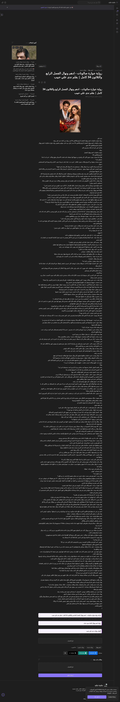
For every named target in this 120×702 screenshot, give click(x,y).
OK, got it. (97, 697)
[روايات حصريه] (81, 649)
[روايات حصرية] (25, 74)
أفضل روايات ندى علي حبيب (93, 631)
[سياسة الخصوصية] (117, 32)
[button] (117, 2)
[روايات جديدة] (90, 649)
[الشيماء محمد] (24, 100)
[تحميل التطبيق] (117, 28)
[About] (117, 20)
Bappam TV (10, 700)
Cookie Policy (111, 697)
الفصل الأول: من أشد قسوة (27, 96)
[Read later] (45, 82)
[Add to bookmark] (13, 47)
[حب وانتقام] (26, 84)
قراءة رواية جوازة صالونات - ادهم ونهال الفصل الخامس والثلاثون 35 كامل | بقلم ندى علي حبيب (76, 615)
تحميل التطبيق (44, 7)
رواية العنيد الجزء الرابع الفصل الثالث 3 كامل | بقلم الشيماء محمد (24, 103)
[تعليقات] (21, 47)
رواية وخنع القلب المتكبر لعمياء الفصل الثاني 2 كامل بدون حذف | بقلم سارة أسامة (24, 78)
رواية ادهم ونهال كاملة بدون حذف (92, 623)
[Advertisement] (57, 23)
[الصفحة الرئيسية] (117, 8)
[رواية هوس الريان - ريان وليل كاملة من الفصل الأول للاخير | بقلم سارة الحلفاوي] (24, 53)
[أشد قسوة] (21, 94)
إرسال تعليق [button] (70, 677)
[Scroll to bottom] (3, 694)
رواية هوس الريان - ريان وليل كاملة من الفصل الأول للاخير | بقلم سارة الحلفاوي (23, 65)
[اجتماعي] (26, 94)
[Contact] (117, 23)
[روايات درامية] (19, 74)
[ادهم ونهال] (98, 649)
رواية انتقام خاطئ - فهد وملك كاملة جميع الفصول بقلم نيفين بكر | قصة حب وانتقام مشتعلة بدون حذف (23, 88)
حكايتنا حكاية (112, 2)
